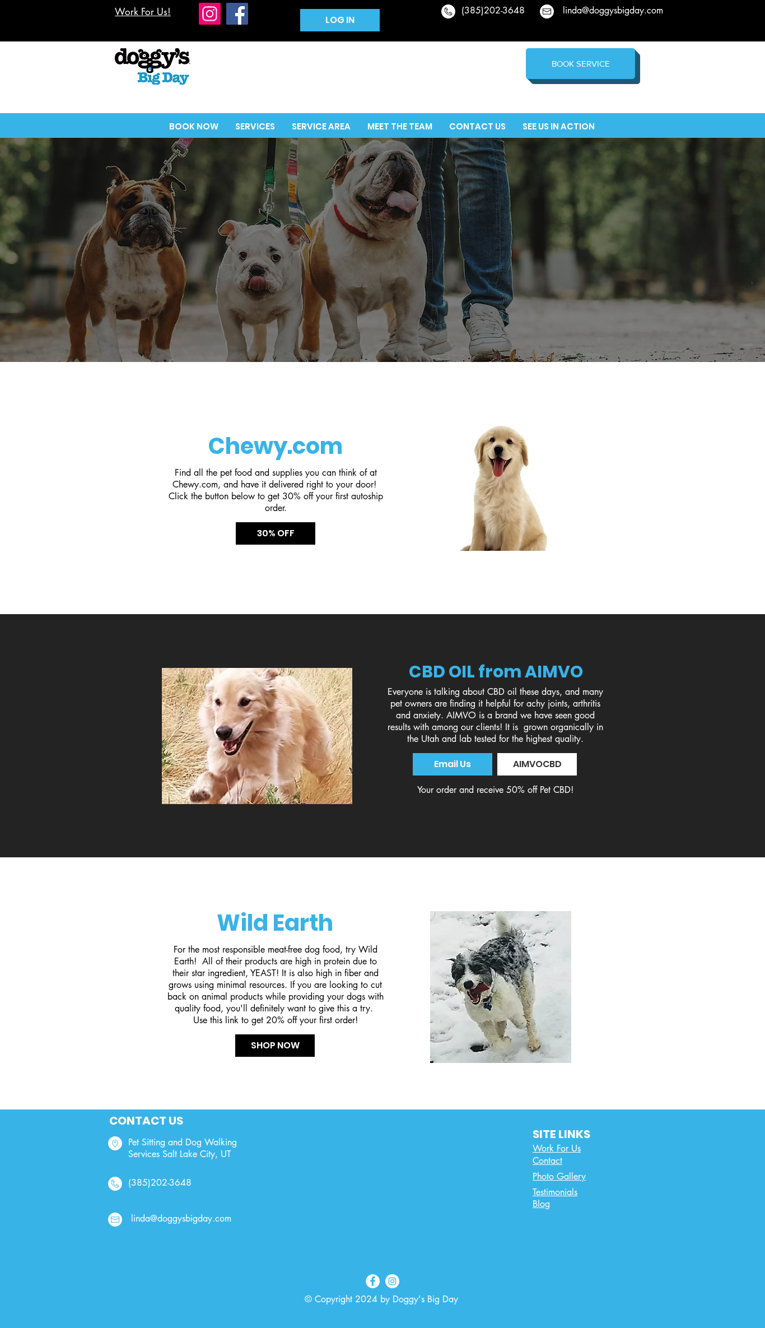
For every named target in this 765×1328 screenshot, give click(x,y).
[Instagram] (210, 14)
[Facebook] (237, 14)
